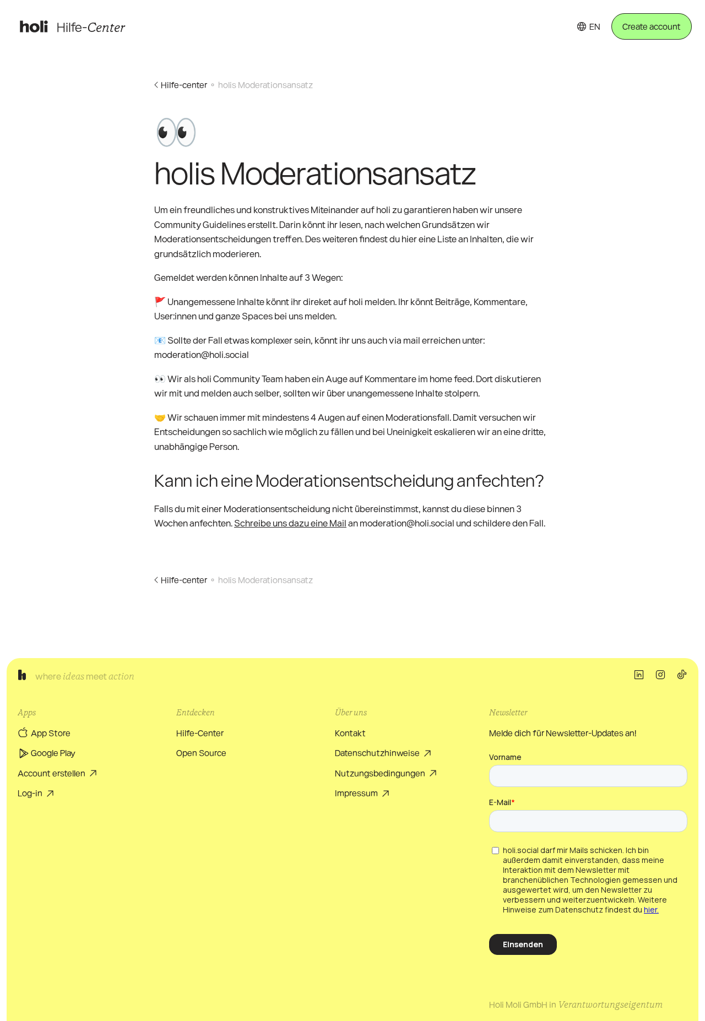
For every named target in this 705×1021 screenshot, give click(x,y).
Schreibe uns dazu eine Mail (290, 522)
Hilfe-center (184, 84)
